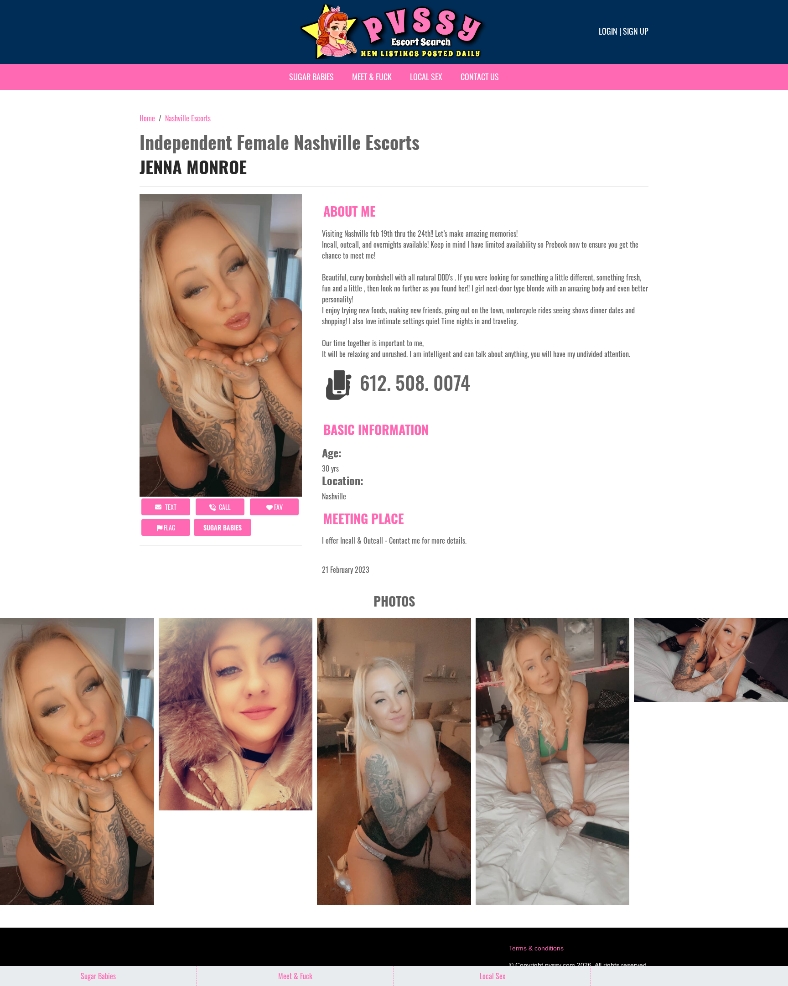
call (224, 507)
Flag (168, 527)
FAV (278, 507)
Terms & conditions (536, 948)
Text (170, 507)
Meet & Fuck (372, 77)
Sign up (635, 31)
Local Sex (426, 77)
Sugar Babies (311, 77)
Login (608, 31)
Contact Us (480, 77)
